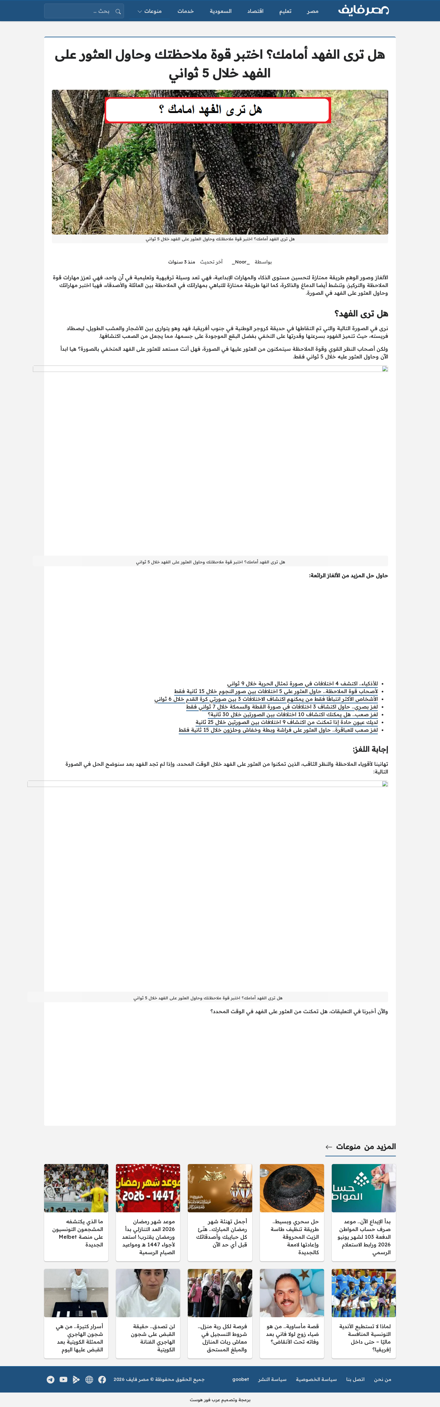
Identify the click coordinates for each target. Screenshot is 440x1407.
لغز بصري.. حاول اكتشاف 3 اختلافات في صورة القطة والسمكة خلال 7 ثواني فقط (282, 706)
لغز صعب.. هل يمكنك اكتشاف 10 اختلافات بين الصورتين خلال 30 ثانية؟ (293, 714)
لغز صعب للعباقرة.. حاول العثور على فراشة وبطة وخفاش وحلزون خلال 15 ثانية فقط (278, 730)
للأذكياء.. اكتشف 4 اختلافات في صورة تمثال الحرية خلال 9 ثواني (302, 683)
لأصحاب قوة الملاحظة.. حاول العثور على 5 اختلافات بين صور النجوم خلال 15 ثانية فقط (276, 691)
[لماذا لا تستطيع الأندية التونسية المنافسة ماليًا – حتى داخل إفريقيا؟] (364, 1313)
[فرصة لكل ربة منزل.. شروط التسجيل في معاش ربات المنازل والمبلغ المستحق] (220, 1313)
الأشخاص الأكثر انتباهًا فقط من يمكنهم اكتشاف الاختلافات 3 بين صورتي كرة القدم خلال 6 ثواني (266, 699)
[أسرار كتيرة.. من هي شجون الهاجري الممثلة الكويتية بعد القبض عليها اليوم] (76, 1313)
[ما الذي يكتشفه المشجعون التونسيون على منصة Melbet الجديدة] (76, 1212)
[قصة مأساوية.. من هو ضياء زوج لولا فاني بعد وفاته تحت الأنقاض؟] (292, 1313)
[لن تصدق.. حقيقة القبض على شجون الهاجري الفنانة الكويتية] (148, 1313)
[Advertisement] (220, 629)
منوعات (348, 1146)
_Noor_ (241, 262)
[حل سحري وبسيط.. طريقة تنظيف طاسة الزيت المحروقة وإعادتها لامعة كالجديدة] (292, 1212)
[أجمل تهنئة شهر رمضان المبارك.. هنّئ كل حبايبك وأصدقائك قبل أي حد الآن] (220, 1212)
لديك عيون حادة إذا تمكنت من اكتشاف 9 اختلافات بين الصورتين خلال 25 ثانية (287, 722)
